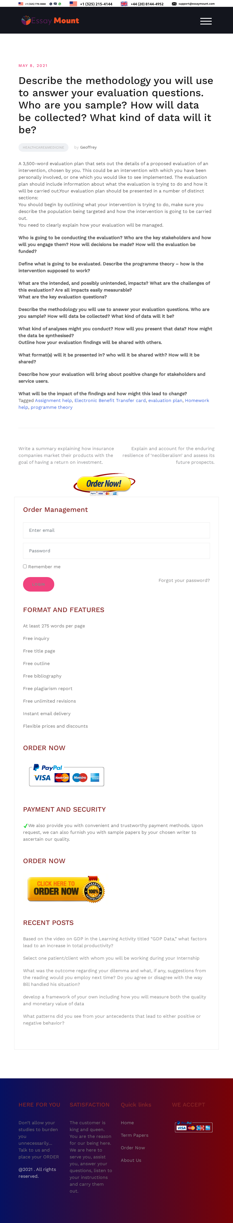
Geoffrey (88, 147)
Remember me (44, 566)
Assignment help (53, 400)
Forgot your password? (184, 580)
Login (38, 584)
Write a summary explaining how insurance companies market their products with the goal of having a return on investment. (66, 455)
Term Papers (134, 1135)
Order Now (133, 1147)
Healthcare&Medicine (43, 147)
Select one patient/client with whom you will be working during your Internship (111, 958)
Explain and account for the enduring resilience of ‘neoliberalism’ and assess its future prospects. (168, 455)
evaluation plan (165, 400)
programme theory (51, 407)
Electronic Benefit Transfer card (110, 400)
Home (127, 1122)
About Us (131, 1160)
